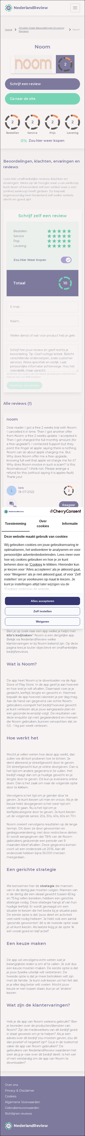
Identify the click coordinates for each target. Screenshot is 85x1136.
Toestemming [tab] (15, 523)
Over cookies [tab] (43, 523)
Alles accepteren (42, 601)
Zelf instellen (42, 611)
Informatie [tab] (70, 523)
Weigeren (42, 621)
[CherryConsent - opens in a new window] (65, 511)
